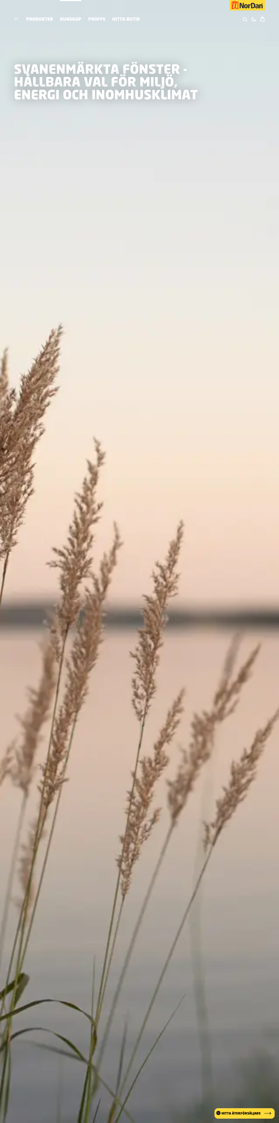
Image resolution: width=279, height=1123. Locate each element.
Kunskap (70, 19)
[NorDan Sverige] (247, 5)
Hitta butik (126, 19)
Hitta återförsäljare (241, 1113)
